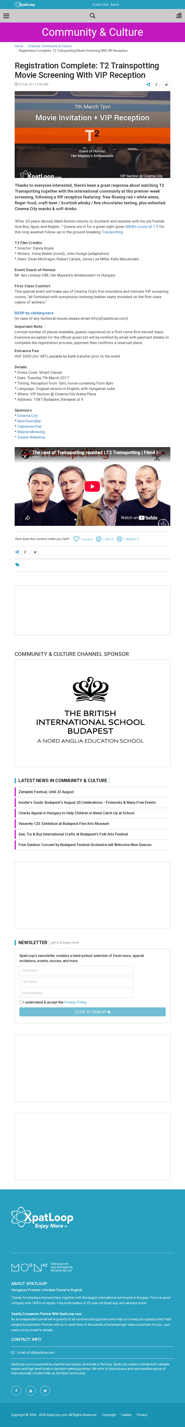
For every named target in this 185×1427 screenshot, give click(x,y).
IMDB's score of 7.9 (141, 226)
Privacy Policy (75, 1002)
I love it (86, 539)
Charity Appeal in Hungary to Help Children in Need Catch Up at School (76, 813)
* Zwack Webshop (30, 437)
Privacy (142, 1415)
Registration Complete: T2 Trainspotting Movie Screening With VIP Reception (87, 70)
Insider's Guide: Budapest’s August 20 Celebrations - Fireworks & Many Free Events (87, 802)
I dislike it (131, 539)
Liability (126, 1415)
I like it (108, 539)
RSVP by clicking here (34, 313)
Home (19, 46)
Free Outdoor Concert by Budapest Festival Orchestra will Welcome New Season (84, 845)
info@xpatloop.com (41, 1352)
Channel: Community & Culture (50, 46)
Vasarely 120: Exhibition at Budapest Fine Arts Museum (63, 824)
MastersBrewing (31, 432)
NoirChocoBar (29, 421)
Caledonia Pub (29, 426)
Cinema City (27, 415)
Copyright (109, 1415)
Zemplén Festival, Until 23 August (46, 792)
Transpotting (112, 232)
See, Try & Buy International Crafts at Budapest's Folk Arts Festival (73, 834)
